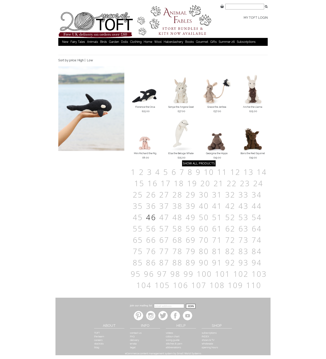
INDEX (205, 336)
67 (164, 240)
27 (164, 194)
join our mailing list (141, 305)
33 (243, 194)
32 (230, 194)
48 (177, 217)
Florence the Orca (145, 109)
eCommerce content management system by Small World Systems (163, 353)
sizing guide (172, 340)
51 (217, 217)
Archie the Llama (252, 109)
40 (204, 206)
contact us (135, 332)
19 (192, 183)
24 (258, 183)
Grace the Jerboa (216, 109)
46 (151, 217)
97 (162, 274)
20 (205, 183)
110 (253, 285)
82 (230, 251)
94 (257, 262)
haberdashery (173, 42)
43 (243, 206)
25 (138, 194)
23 (245, 183)
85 (138, 262)
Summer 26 (227, 42)
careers (98, 340)
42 (230, 206)
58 (177, 228)
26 (151, 194)
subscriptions (246, 42)
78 (177, 251)
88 (177, 262)
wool (158, 42)
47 (164, 217)
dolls (124, 42)
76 (151, 251)
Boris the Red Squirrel (253, 155)
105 (162, 285)
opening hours (210, 347)
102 (241, 274)
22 (232, 183)
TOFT (97, 332)
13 (249, 172)
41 (217, 206)
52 (230, 217)
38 (177, 206)
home (148, 42)
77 (164, 251)
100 (204, 274)
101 (222, 274)
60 (204, 228)
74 (257, 240)
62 (230, 228)
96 (149, 274)
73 (243, 240)
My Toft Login (256, 17)
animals (92, 42)
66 (151, 240)
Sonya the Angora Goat (181, 109)
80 (204, 251)
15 (139, 183)
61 (217, 228)
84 (257, 251)
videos (169, 332)
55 (138, 228)
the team (99, 336)
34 (257, 194)
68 (177, 240)
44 (257, 206)
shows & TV (208, 340)
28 (177, 194)
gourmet (202, 42)
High (80, 60)
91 (217, 262)
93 (243, 262)
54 (257, 217)
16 (153, 183)
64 (257, 228)
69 (191, 240)
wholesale (207, 343)
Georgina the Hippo (217, 155)
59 (191, 228)
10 (209, 172)
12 (235, 172)
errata (133, 343)
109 (235, 285)
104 (144, 285)
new (65, 42)
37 (164, 206)
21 (219, 183)
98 (175, 274)
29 (191, 194)
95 (136, 274)
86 (151, 262)
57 (164, 228)
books (189, 42)
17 (166, 183)
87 (164, 262)
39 (191, 206)
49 (191, 217)
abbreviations (173, 347)
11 (222, 172)
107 (199, 285)
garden (114, 42)
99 (189, 274)
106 (180, 285)
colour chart (172, 336)
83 (243, 251)
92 (230, 262)
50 (204, 217)
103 (259, 274)
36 (151, 206)
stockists (99, 343)
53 (243, 217)
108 (217, 285)
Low (90, 60)
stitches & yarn (174, 343)
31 (217, 194)
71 (217, 240)
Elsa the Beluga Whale (181, 155)
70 (204, 240)
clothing (136, 42)
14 (262, 172)
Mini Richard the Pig (145, 155)
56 (151, 228)
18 (179, 183)
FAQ (132, 336)
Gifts (213, 42)
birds (103, 42)
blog (96, 347)
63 (243, 228)
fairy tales (77, 42)
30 (204, 194)
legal (133, 347)
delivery (134, 340)
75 (138, 251)
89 (191, 262)
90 (204, 262)
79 (191, 251)
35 (138, 206)
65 (138, 240)
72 (230, 240)
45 (138, 217)
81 (217, 251)
